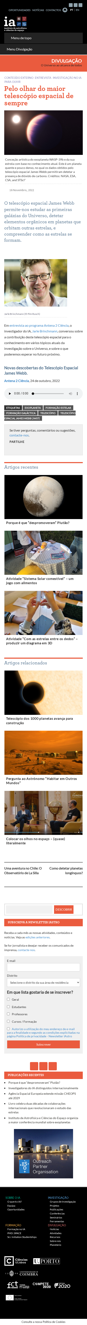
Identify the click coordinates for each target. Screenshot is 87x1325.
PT (71, 9)
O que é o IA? (14, 1201)
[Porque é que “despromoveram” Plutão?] (43, 498)
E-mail (11, 960)
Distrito (12, 975)
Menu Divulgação (19, 49)
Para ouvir (12, 81)
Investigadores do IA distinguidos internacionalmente (43, 1088)
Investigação (58, 1197)
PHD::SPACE (14, 1233)
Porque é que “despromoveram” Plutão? (37, 523)
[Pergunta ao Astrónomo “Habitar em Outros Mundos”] (43, 753)
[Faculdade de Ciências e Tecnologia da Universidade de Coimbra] (21, 1272)
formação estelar (58, 407)
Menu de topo (21, 38)
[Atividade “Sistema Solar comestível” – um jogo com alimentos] (43, 553)
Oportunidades (19, 10)
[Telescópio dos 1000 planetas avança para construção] (43, 693)
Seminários (56, 1217)
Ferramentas (57, 1221)
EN (77, 9)
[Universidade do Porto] (46, 1259)
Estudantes (18, 1007)
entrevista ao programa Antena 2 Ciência (39, 325)
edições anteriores (38, 937)
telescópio (48, 413)
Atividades (55, 1233)
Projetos (54, 1205)
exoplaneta (33, 407)
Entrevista (43, 77)
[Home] (65, 10)
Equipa (11, 1205)
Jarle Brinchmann (44, 331)
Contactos (53, 10)
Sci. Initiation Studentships (22, 1237)
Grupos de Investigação (63, 1201)
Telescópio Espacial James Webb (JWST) (40, 415)
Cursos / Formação (24, 1021)
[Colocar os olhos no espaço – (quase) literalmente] (43, 813)
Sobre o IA (12, 1197)
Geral (15, 999)
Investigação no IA (67, 77)
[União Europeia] (15, 1296)
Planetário (55, 1244)
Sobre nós (55, 1241)
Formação (13, 1225)
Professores (19, 1014)
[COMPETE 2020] (42, 1284)
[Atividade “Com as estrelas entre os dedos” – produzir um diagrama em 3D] (43, 613)
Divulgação (67, 61)
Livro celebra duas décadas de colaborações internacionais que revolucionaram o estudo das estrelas (39, 1108)
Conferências (57, 1213)
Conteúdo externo (18, 77)
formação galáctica (20, 413)
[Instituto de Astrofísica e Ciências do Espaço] (15, 23)
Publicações (56, 1209)
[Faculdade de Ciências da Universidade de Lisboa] (17, 1259)
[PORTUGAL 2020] (62, 1284)
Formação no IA (16, 1229)
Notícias (38, 10)
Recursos (55, 1237)
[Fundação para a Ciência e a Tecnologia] (17, 1284)
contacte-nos (19, 435)
